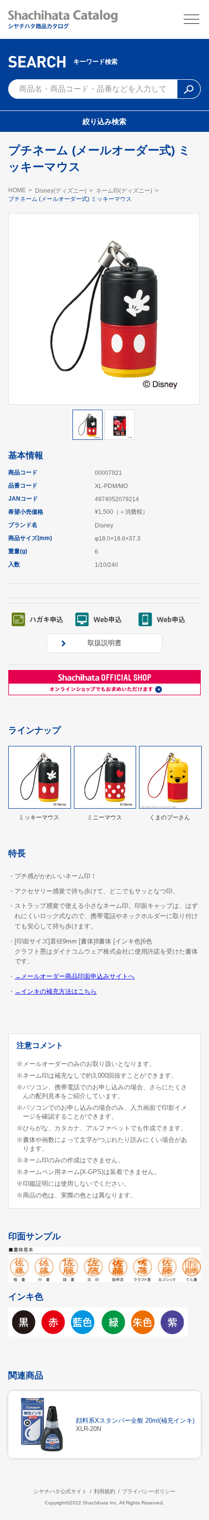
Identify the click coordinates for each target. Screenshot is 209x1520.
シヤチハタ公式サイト (60, 1491)
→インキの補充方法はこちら (56, 991)
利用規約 (104, 1491)
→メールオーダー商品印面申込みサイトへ (75, 976)
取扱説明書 (104, 643)
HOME (17, 190)
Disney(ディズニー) (61, 190)
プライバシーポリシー (148, 1491)
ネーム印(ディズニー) (124, 190)
